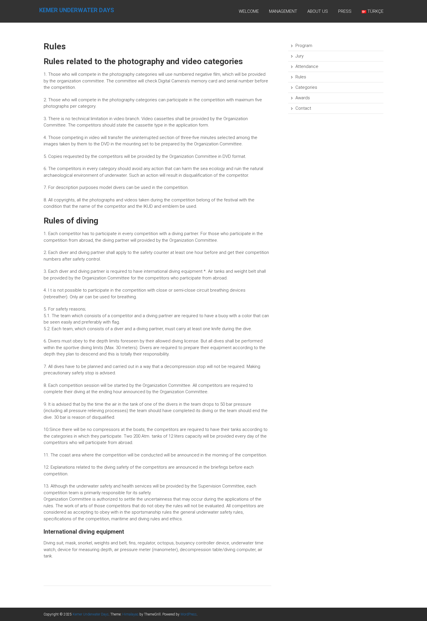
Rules (300, 77)
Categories (306, 87)
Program (303, 45)
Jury (299, 56)
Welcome (249, 11)
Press (344, 11)
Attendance (306, 66)
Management (283, 11)
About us (317, 11)
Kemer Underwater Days (76, 10)
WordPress (188, 614)
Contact (303, 108)
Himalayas (130, 614)
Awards (302, 97)
